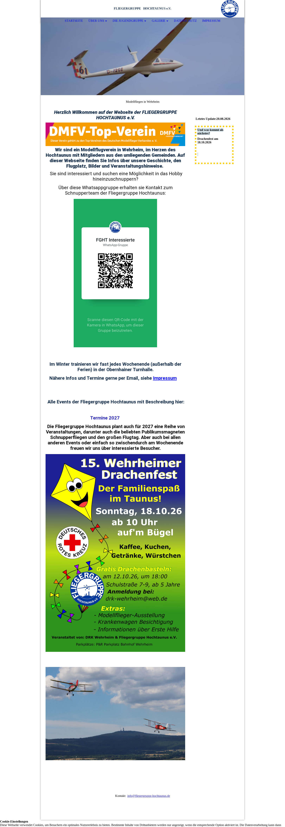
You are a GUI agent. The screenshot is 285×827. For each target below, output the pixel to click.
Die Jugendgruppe (128, 20)
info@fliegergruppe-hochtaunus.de (148, 795)
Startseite (74, 20)
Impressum (211, 20)
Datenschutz (185, 20)
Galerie (158, 20)
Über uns (96, 20)
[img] (229, 8)
